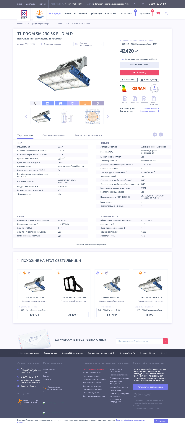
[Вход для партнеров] (135, 4)
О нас (45, 372)
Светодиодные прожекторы (38, 24)
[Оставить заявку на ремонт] (143, 4)
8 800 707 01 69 (157, 3)
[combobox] (139, 44)
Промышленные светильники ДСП (77, 353)
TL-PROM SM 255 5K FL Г (112, 297)
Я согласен (160, 421)
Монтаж (42, 4)
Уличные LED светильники (48, 353)
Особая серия (115, 390)
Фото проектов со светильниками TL (52, 389)
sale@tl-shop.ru (27, 382)
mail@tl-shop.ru (27, 380)
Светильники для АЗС (91, 393)
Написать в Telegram (29, 386)
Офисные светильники (92, 386)
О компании (80, 13)
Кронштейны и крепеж (119, 387)
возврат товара (155, 408)
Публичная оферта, (141, 408)
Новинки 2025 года (123, 353)
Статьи (46, 376)
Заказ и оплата (150, 109)
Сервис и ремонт (49, 369)
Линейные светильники (163, 353)
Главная (20, 24)
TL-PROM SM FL (59, 24)
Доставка (30, 4)
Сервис (67, 13)
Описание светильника (54, 135)
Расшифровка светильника (88, 135)
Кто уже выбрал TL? (103, 353)
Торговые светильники (92, 382)
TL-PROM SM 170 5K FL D (34, 297)
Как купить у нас (142, 353)
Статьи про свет (26, 353)
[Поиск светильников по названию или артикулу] (166, 13)
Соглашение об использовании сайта (148, 400)
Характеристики (25, 135)
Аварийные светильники (119, 378)
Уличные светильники (91, 376)
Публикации (96, 13)
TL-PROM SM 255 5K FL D (150, 297)
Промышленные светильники (94, 379)
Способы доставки (148, 111)
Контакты (110, 13)
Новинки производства (92, 372)
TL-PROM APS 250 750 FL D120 (73, 297)
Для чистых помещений (92, 389)
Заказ (19, 4)
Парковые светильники (119, 375)
